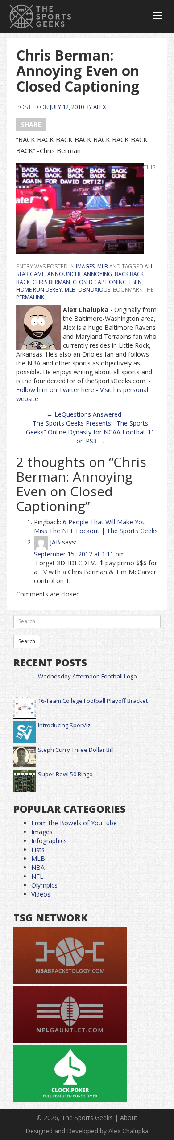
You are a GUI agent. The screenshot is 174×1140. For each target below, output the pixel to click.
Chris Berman (51, 282)
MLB (102, 266)
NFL (37, 876)
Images (85, 266)
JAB (55, 542)
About (128, 1117)
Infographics (49, 840)
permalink (30, 297)
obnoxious (94, 289)
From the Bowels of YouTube (74, 823)
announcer (64, 274)
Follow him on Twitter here (55, 389)
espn (135, 282)
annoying (97, 274)
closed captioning (100, 282)
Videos (40, 894)
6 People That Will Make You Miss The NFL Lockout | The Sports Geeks (96, 526)
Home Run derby (39, 289)
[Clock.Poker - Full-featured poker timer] (70, 1074)
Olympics (44, 885)
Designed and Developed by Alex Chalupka (87, 1131)
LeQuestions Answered (83, 414)
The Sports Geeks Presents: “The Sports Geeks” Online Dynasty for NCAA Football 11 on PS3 (90, 432)
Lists (38, 849)
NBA (38, 867)
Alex (99, 107)
